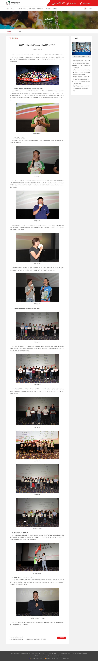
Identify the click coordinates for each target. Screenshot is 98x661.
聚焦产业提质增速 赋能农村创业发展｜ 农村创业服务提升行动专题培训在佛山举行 (81, 88)
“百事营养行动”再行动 (18, 637)
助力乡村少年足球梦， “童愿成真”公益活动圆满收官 (81, 66)
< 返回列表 (61, 637)
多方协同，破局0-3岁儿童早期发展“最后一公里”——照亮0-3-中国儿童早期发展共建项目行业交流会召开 (81, 72)
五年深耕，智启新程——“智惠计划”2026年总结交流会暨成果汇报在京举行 (82, 78)
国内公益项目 (32, 8)
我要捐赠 (55, 8)
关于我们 (48, 8)
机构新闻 (20, 8)
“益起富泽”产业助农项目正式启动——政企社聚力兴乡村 (81, 82)
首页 (8, 8)
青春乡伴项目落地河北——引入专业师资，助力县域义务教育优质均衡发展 (29, 639)
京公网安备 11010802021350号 (52, 658)
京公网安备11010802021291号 (36, 658)
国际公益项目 (40, 8)
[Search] (85, 8)
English (90, 8)
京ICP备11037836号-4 (65, 658)
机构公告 (25, 8)
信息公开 (13, 8)
